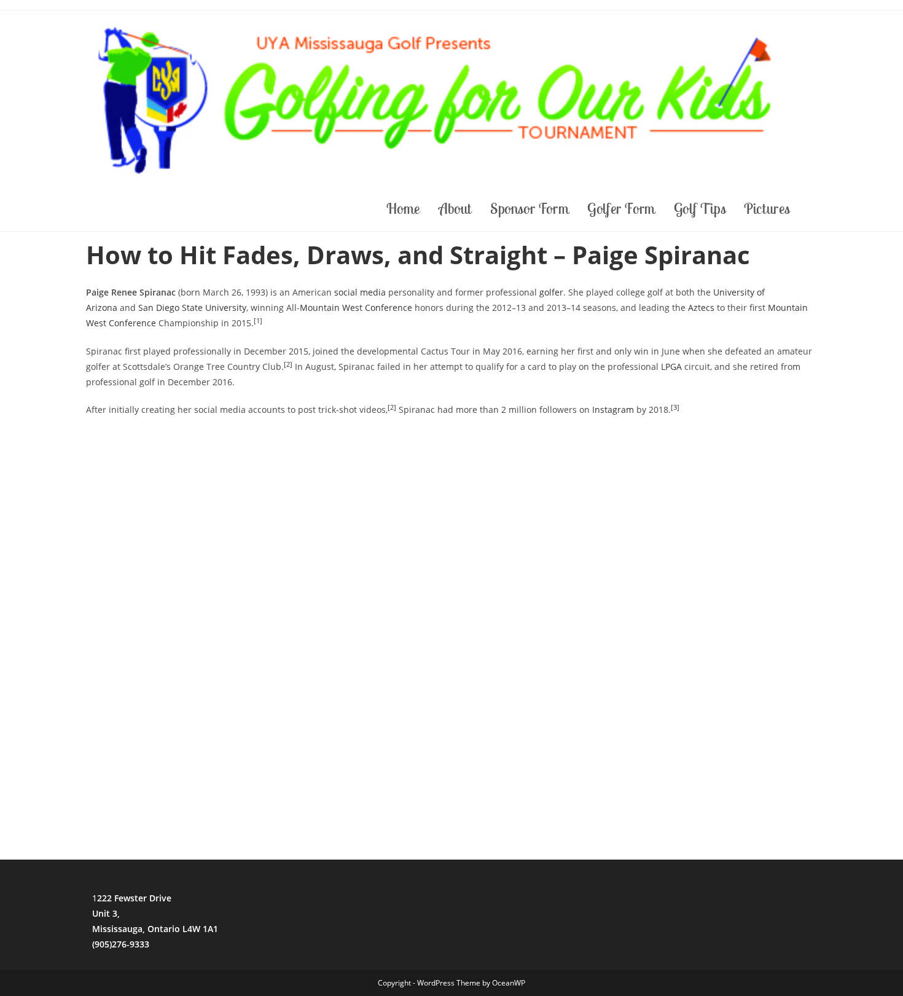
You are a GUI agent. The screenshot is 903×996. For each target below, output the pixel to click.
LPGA (671, 366)
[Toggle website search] (814, 208)
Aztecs (701, 307)
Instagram (613, 409)
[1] (258, 320)
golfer (551, 292)
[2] (288, 364)
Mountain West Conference (356, 307)
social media (360, 292)
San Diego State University (192, 307)
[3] (675, 407)
